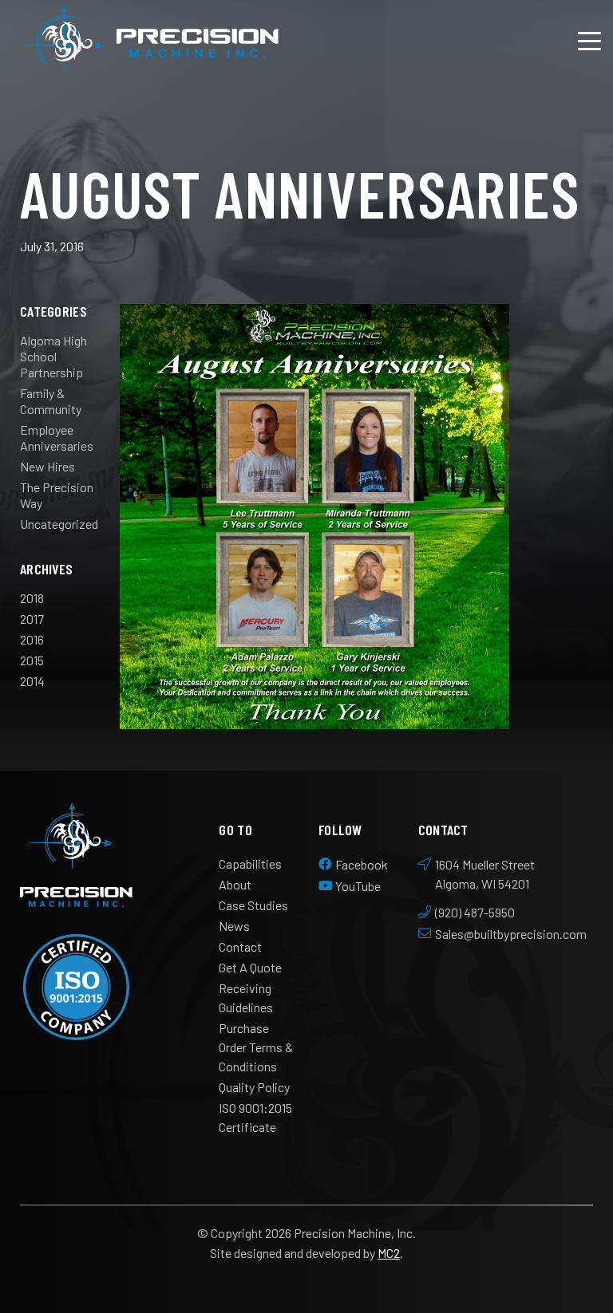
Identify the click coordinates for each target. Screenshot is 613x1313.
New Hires (47, 466)
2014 (32, 680)
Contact (240, 946)
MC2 (389, 1252)
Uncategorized (59, 523)
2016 (32, 639)
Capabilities (250, 863)
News (234, 925)
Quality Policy (254, 1086)
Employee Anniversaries (56, 437)
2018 (32, 597)
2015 (32, 660)
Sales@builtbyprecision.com (511, 933)
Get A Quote (250, 967)
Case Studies (253, 905)
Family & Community (50, 400)
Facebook (361, 864)
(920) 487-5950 (475, 912)
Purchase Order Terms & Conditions (256, 1047)
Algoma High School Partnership (53, 356)
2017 (32, 618)
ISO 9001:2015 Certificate (255, 1117)
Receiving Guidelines (246, 997)
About (235, 884)
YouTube (358, 885)
